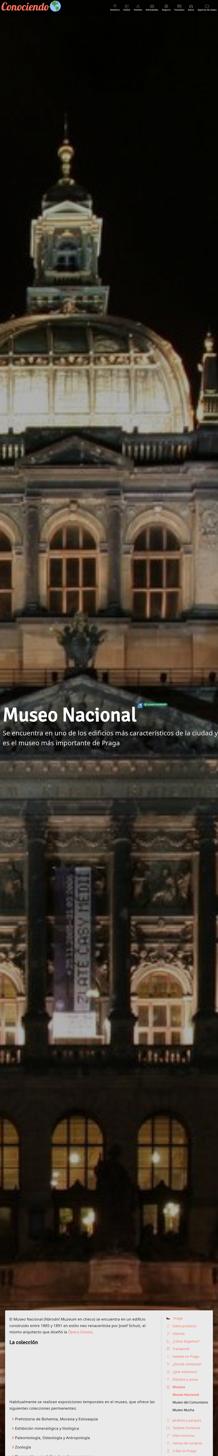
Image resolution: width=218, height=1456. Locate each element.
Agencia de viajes (207, 9)
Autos (191, 9)
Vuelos (126, 9)
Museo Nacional (186, 1394)
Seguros (166, 9)
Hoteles (138, 9)
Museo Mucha (183, 1410)
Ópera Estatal (80, 1332)
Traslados (179, 9)
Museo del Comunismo (190, 1402)
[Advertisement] (82, 1371)
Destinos (115, 9)
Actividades (152, 9)
